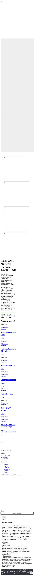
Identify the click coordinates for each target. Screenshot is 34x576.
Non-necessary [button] (6, 554)
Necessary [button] (5, 542)
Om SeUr (6, 470)
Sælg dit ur (7, 469)
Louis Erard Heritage (6, 450)
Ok (31, 573)
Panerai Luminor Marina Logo (8, 425)
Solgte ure (8, 314)
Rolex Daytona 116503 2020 (8, 431)
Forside (6, 464)
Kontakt (6, 472)
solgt (13, 315)
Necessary (7, 544)
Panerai (3, 430)
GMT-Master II (8, 315)
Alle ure (6, 466)
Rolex (2, 338)
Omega (2, 383)
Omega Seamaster (8, 379)
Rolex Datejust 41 (8, 365)
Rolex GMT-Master (6, 409)
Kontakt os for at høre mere (8, 313)
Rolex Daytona (7, 394)
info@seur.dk (4, 457)
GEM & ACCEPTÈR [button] (8, 566)
